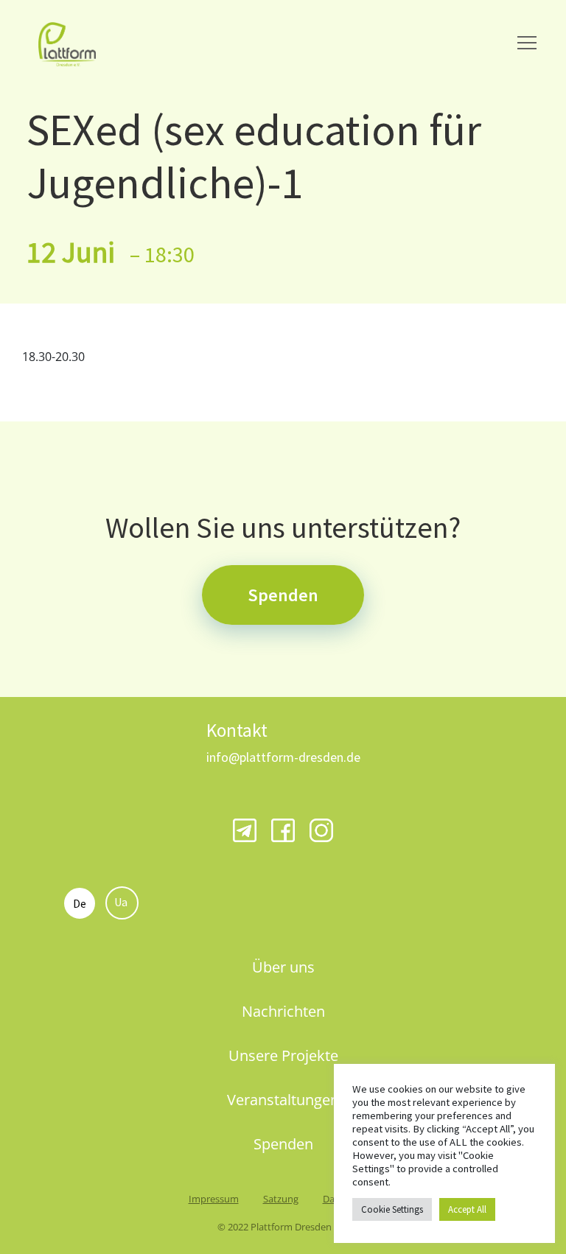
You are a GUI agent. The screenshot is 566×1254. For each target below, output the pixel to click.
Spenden (283, 595)
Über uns (283, 967)
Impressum (214, 1198)
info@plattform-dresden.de (283, 757)
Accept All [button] (467, 1209)
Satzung (280, 1198)
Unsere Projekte (283, 1055)
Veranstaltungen (283, 1100)
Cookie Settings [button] (392, 1209)
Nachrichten (283, 1011)
